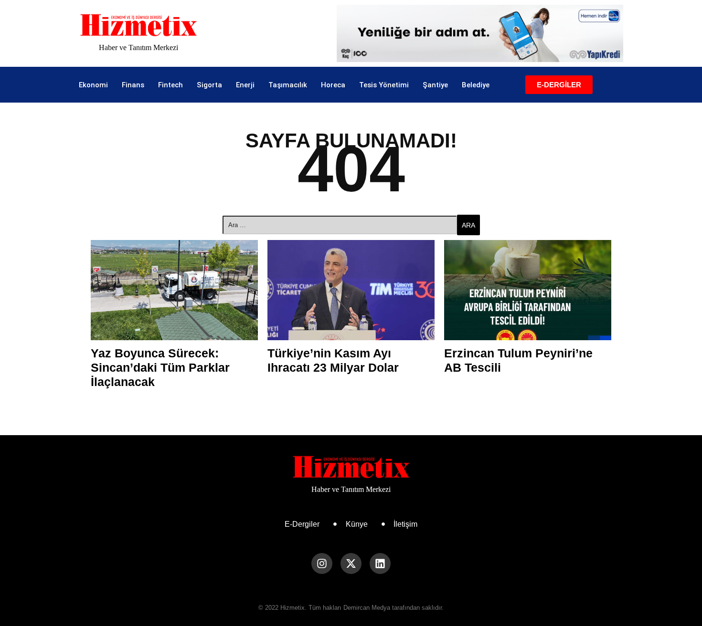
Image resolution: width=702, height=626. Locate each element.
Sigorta (209, 85)
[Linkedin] (380, 563)
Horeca (333, 85)
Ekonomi (93, 85)
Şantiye (435, 85)
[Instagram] (321, 563)
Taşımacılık (287, 85)
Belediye (475, 85)
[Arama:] (340, 225)
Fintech (170, 85)
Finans (133, 85)
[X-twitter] (351, 563)
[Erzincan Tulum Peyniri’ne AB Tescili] (527, 290)
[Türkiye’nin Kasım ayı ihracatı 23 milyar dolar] (351, 290)
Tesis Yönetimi (384, 85)
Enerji (245, 85)
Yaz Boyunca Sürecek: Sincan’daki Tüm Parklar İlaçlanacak (160, 367)
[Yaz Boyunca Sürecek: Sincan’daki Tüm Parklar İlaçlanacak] (174, 290)
